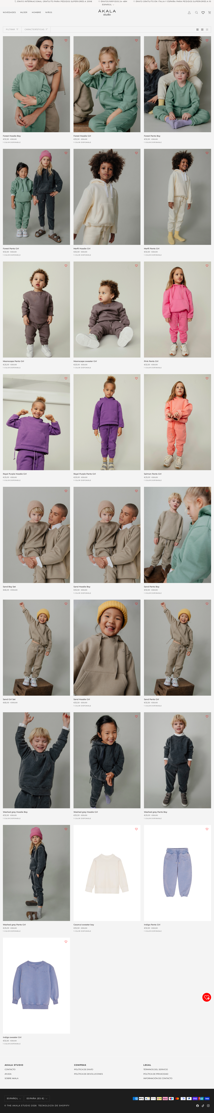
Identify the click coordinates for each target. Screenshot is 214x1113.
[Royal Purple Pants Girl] (107, 422)
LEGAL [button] (147, 1065)
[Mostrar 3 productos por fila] (202, 30)
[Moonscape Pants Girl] (36, 310)
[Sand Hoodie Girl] (107, 648)
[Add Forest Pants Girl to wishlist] (66, 153)
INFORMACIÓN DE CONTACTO (157, 1078)
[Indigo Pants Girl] (177, 873)
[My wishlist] (203, 12)
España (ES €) (35, 1098)
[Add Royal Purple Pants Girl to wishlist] (136, 378)
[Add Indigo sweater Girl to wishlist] (66, 941)
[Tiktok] (203, 1105)
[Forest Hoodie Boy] (36, 84)
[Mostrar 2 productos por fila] (197, 30)
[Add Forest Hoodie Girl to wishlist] (136, 40)
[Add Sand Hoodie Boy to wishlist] (136, 491)
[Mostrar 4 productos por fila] (208, 30)
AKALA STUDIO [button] (14, 1065)
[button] (10, 12)
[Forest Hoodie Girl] (107, 84)
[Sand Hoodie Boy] (107, 535)
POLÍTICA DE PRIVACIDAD (155, 1074)
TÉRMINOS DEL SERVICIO (155, 1069)
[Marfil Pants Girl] (177, 197)
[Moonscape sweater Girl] (107, 310)
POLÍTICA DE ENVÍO (83, 1069)
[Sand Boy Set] (36, 535)
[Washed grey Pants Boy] (177, 760)
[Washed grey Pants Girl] (36, 873)
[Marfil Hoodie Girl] (107, 197)
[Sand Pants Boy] (177, 535)
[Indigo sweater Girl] (36, 986)
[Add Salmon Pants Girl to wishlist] (207, 378)
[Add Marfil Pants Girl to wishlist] (207, 153)
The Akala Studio (18, 1105)
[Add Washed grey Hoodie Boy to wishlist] (66, 716)
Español (107, 5)
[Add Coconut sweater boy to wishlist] (136, 829)
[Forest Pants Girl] (36, 197)
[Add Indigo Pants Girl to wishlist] (207, 829)
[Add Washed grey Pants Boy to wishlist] (207, 716)
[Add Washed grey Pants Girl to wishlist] (66, 829)
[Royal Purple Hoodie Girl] (36, 422)
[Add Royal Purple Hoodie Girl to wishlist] (66, 378)
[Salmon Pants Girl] (177, 422)
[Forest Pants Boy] (177, 84)
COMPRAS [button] (80, 1065)
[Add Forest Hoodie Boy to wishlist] (66, 40)
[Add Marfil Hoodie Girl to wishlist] (136, 153)
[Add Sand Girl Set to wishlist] (66, 603)
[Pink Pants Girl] (177, 310)
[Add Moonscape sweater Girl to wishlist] (136, 265)
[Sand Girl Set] (36, 648)
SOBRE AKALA (11, 1078)
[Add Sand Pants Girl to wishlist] (207, 603)
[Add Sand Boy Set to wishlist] (66, 491)
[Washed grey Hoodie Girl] (107, 760)
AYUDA (8, 1074)
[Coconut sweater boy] (107, 873)
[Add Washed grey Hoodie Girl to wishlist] (136, 716)
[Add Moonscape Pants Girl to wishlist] (66, 265)
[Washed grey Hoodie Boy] (36, 760)
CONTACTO (10, 1069)
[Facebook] (197, 1105)
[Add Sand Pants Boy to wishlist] (207, 491)
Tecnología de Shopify (54, 1105)
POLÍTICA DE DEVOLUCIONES (88, 1074)
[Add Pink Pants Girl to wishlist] (207, 265)
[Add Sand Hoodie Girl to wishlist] (136, 603)
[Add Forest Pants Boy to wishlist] (207, 40)
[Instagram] (208, 1105)
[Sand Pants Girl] (177, 648)
